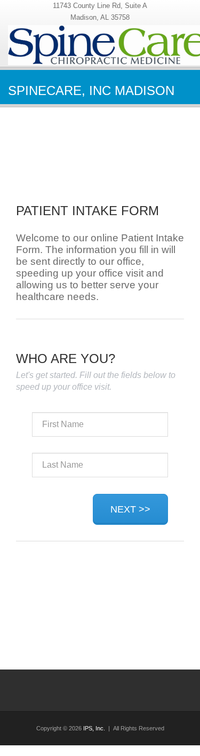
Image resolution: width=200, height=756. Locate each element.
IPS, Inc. (94, 728)
